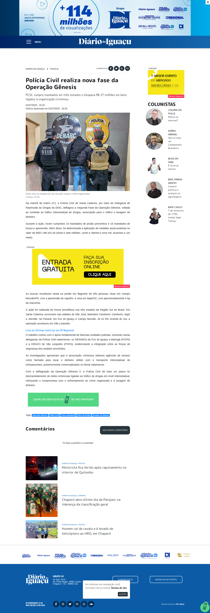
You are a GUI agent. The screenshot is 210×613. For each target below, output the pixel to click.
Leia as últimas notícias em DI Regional (50, 330)
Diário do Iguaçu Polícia (73, 463)
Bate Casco (175, 207)
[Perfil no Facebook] (56, 604)
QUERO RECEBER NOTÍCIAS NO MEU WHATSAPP (63, 399)
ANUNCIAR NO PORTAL (166, 579)
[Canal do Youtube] (77, 604)
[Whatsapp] (121, 68)
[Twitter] (116, 68)
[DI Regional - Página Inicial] (26, 555)
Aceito (122, 594)
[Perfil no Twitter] (70, 604)
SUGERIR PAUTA (125, 579)
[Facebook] (110, 68)
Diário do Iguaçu (35, 68)
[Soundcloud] (91, 604)
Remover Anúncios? (122, 286)
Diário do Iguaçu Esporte (74, 495)
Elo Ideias (180, 604)
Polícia (54, 68)
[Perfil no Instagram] (63, 604)
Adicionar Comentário (115, 430)
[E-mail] (127, 68)
